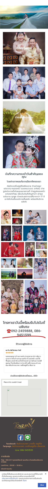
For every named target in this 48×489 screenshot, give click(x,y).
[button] (4, 360)
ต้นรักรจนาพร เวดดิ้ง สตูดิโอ (29, 443)
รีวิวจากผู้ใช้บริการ (24, 344)
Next (45, 16)
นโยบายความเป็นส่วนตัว (10, 478)
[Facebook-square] (20, 437)
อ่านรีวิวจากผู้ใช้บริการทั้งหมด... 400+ (24, 375)
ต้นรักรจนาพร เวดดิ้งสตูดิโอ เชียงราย (28, 446)
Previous (2, 16)
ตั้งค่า (25, 481)
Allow (42, 485)
